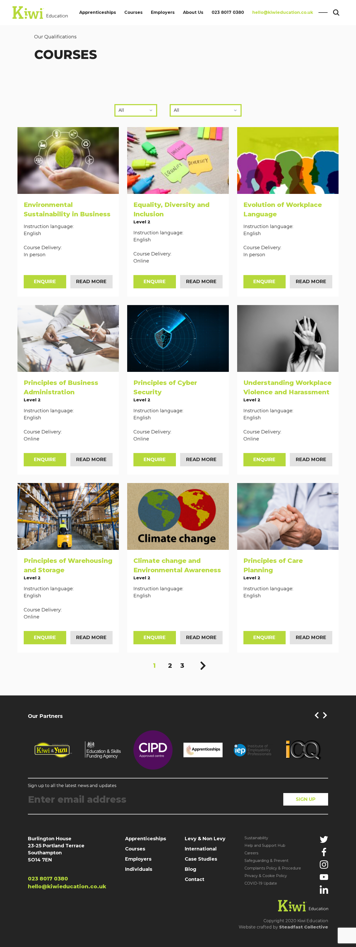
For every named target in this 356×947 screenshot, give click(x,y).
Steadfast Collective (303, 927)
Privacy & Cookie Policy (265, 875)
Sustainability (256, 838)
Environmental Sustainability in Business (67, 209)
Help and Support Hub (264, 845)
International (201, 849)
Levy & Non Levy (205, 839)
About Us (193, 12)
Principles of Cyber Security (165, 387)
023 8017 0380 (228, 12)
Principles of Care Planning (273, 565)
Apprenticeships (97, 12)
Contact (194, 879)
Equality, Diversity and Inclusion (171, 209)
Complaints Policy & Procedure (272, 868)
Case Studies (201, 859)
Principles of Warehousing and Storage (68, 565)
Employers (163, 12)
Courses (133, 12)
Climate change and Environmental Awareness (177, 565)
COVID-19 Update (260, 883)
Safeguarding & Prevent (266, 860)
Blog (190, 869)
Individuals (138, 869)
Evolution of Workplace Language (282, 209)
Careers (251, 853)
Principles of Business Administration (61, 387)
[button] (317, 715)
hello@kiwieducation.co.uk (282, 12)
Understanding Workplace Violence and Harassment (287, 387)
